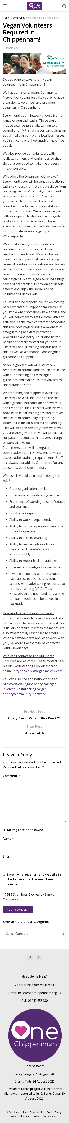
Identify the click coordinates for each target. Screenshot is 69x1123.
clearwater (52, 1116)
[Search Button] (64, 5)
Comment (11, 776)
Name (8, 838)
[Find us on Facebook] (30, 958)
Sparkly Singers (23, 1074)
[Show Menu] (5, 5)
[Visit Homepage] (34, 6)
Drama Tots (23, 1081)
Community (19, 17)
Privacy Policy (37, 1112)
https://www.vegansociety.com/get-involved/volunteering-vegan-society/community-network (30, 689)
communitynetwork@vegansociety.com (32, 671)
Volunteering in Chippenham (43, 17)
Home (6, 17)
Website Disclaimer (21, 1116)
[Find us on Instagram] (39, 958)
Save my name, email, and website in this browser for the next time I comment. (34, 879)
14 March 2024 (11, 47)
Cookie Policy (54, 1112)
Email (8, 856)
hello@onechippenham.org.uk (39, 993)
